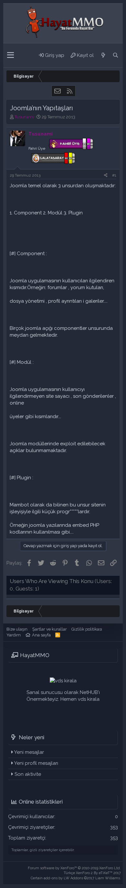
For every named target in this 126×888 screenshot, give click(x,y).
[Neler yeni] (103, 55)
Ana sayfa (41, 635)
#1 (114, 175)
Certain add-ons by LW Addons (76, 878)
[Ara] (115, 55)
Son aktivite (28, 774)
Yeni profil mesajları (36, 763)
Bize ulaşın (16, 629)
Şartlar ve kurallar (49, 629)
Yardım (13, 635)
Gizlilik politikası (86, 629)
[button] (10, 55)
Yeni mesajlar (29, 752)
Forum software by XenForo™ (74, 868)
